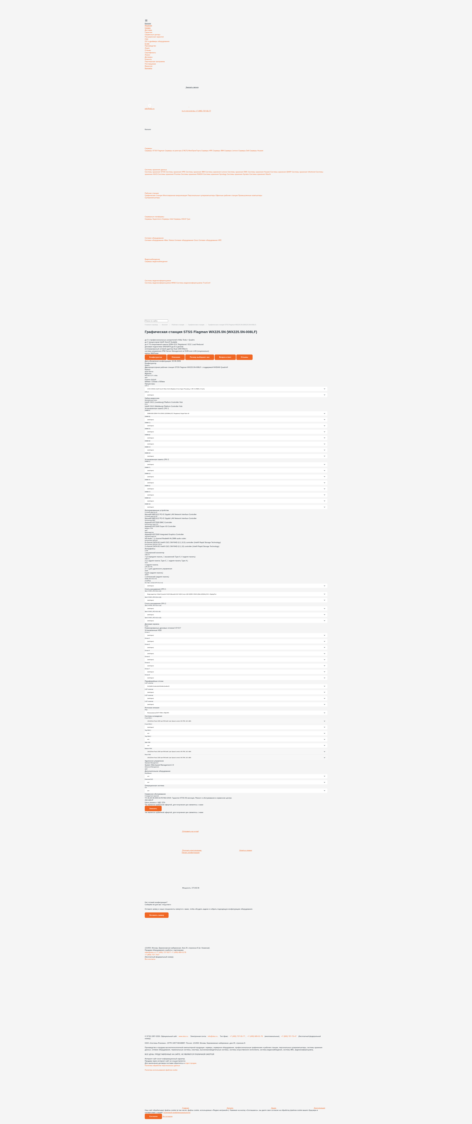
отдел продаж (190, 1063)
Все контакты (150, 959)
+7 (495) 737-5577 (163, 952)
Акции (147, 48)
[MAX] (150, 106)
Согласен (153, 1116)
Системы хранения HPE (176, 172)
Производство (150, 46)
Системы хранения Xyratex (238, 174)
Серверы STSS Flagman (155, 151)
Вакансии (148, 66)
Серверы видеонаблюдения (156, 261)
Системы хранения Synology (215, 174)
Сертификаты (150, 53)
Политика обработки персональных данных (162, 1065)
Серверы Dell (244, 151)
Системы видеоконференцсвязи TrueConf (193, 283)
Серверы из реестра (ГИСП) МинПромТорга (183, 151)
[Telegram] (207, 106)
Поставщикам (150, 64)
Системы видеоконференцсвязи (158, 281)
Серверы (149, 148)
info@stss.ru (213, 1036)
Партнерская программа (155, 61)
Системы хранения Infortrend (304, 172)
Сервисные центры (152, 35)
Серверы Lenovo (231, 151)
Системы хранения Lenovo (216, 172)
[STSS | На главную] (163, 18)
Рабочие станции (152, 193)
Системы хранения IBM (195, 172)
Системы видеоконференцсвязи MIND (160, 283)
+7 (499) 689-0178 (178, 952)
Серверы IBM (218, 151)
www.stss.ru (183, 1036)
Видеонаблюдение (152, 259)
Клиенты (148, 59)
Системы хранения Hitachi (260, 174)
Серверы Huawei (256, 151)
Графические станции (154, 195)
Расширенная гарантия (154, 37)
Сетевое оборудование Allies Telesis (159, 240)
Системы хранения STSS (155, 172)
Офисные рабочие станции (227, 195)
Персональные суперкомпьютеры (202, 195)
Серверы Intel (168, 219)
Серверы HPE (207, 151)
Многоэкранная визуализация (175, 195)
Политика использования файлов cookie (161, 1070)
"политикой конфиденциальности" (177, 1113)
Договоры (149, 57)
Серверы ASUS (180, 219)
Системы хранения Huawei (259, 172)
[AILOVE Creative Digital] (163, 1089)
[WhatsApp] (170, 106)
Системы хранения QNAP (281, 172)
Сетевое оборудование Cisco (186, 240)
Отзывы (148, 50)
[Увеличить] (236, 337)
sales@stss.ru (150, 952)
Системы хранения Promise (169, 174)
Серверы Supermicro (153, 219)
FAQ (146, 39)
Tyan (188, 219)
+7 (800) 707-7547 (152, 955)
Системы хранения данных (156, 170)
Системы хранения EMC (238, 172)
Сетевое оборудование (154, 238)
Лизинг (147, 55)
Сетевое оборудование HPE (210, 240)
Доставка (148, 30)
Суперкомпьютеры (152, 198)
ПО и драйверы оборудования (157, 41)
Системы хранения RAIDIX (192, 174)
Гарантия (148, 32)
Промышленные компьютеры (250, 195)
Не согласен (168, 1116)
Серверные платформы (155, 217)
